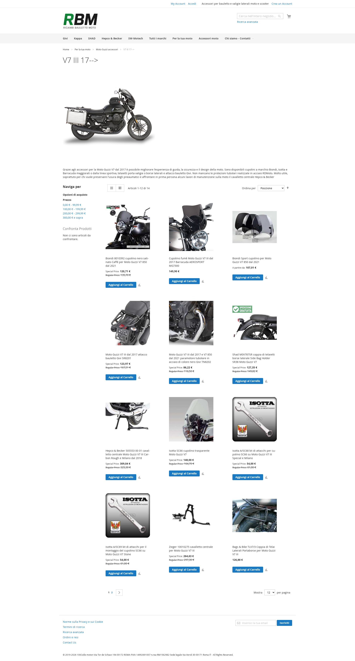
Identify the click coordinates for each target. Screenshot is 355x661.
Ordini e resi (70, 637)
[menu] (177, 38)
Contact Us (69, 642)
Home (66, 49)
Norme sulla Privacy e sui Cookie (83, 621)
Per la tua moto (83, 49)
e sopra (73, 217)
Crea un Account (282, 3)
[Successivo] (119, 592)
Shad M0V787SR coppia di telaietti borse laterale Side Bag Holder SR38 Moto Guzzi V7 (253, 358)
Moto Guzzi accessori (107, 49)
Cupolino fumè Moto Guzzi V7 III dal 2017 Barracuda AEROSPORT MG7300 (191, 262)
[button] (139, 284)
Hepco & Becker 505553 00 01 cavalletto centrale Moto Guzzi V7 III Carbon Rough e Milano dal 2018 (128, 454)
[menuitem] (65, 38)
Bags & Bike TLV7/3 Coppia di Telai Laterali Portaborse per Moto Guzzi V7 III (253, 550)
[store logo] (80, 21)
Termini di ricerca (74, 627)
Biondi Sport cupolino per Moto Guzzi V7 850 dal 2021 (251, 260)
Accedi (192, 3)
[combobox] (260, 16)
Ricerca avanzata (247, 21)
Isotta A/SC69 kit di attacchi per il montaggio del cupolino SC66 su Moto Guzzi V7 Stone (126, 550)
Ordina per (249, 188)
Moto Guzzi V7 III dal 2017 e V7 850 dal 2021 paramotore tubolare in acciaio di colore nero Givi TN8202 (190, 358)
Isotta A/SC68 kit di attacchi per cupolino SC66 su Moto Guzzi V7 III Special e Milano (254, 454)
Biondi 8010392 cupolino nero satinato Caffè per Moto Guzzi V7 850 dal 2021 (127, 262)
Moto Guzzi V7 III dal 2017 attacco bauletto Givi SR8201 (126, 356)
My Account (178, 3)
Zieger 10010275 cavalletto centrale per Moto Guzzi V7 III (191, 548)
